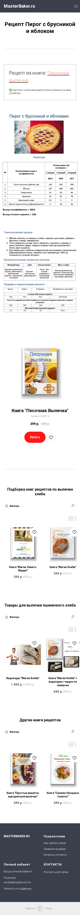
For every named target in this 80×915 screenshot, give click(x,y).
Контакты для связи (56, 872)
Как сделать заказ (55, 843)
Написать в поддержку (18, 888)
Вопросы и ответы (55, 854)
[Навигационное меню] (76, 6)
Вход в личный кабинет (18, 871)
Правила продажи (55, 848)
